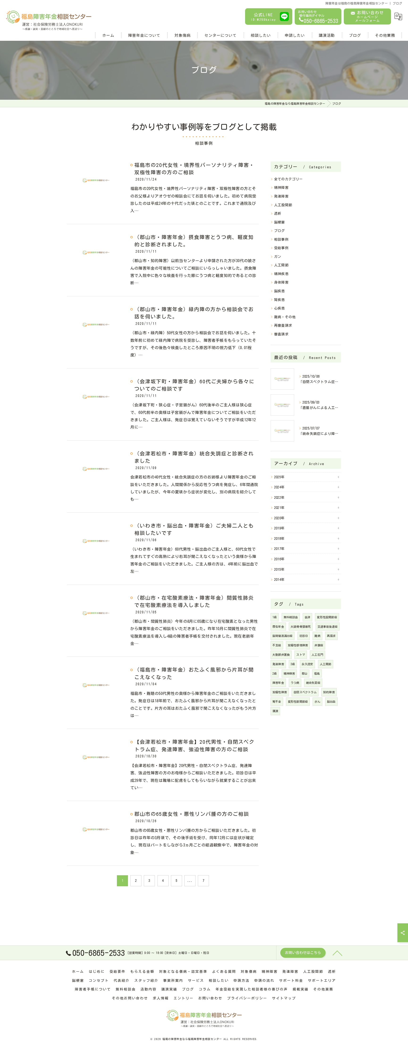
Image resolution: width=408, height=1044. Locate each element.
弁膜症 (318, 645)
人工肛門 (317, 654)
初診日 (303, 635)
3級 (293, 664)
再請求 (331, 635)
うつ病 (295, 682)
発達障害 (281, 196)
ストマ (300, 654)
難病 (317, 635)
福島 (317, 673)
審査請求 (281, 334)
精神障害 (281, 187)
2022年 (279, 497)
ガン (277, 256)
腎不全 (276, 701)
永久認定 (307, 664)
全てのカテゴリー (288, 179)
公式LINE (263, 17)
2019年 (279, 528)
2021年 (279, 507)
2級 (274, 673)
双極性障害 (279, 692)
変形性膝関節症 (298, 701)
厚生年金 (278, 626)
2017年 (279, 548)
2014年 (279, 579)
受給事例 (281, 248)
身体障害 (281, 282)
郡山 (304, 673)
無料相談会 (291, 617)
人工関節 (281, 265)
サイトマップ (284, 998)
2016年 (279, 559)
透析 (277, 213)
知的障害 (329, 692)
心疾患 (279, 308)
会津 (307, 617)
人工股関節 (283, 205)
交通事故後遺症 (328, 626)
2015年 (279, 569)
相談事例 (281, 239)
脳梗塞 (279, 222)
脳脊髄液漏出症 (282, 635)
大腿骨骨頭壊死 (301, 626)
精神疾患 (281, 274)
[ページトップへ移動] (337, 952)
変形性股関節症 (327, 617)
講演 (275, 711)
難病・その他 (285, 317)
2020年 (279, 518)
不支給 (276, 645)
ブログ (279, 230)
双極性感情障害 (298, 645)
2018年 (279, 538)
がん (317, 701)
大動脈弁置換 (281, 654)
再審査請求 (283, 325)
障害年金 (278, 682)
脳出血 (331, 701)
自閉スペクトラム (305, 692)
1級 (274, 617)
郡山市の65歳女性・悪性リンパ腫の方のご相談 (191, 814)
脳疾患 (279, 291)
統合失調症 (313, 682)
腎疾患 (279, 299)
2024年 (279, 487)
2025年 (279, 477)
